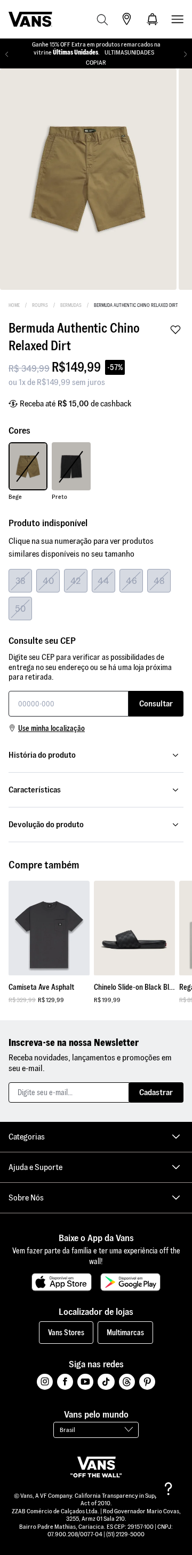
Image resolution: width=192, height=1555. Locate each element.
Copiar (96, 62)
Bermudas (71, 305)
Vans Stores (66, 1332)
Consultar (156, 703)
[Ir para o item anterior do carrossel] (6, 54)
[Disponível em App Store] (61, 1282)
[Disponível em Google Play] (130, 1282)
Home (14, 305)
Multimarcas (125, 1332)
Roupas (40, 305)
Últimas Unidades (75, 52)
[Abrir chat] (168, 1489)
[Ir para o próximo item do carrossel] (185, 54)
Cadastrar (156, 1092)
